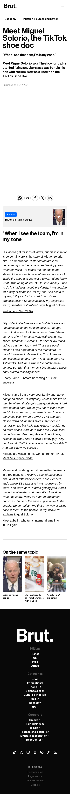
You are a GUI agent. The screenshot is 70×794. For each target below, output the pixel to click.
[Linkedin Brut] (55, 752)
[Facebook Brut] (42, 752)
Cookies (35, 785)
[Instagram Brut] (21, 752)
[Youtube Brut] (28, 752)
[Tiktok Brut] (14, 752)
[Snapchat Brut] (35, 752)
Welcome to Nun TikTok (18, 311)
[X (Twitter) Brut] (48, 752)
